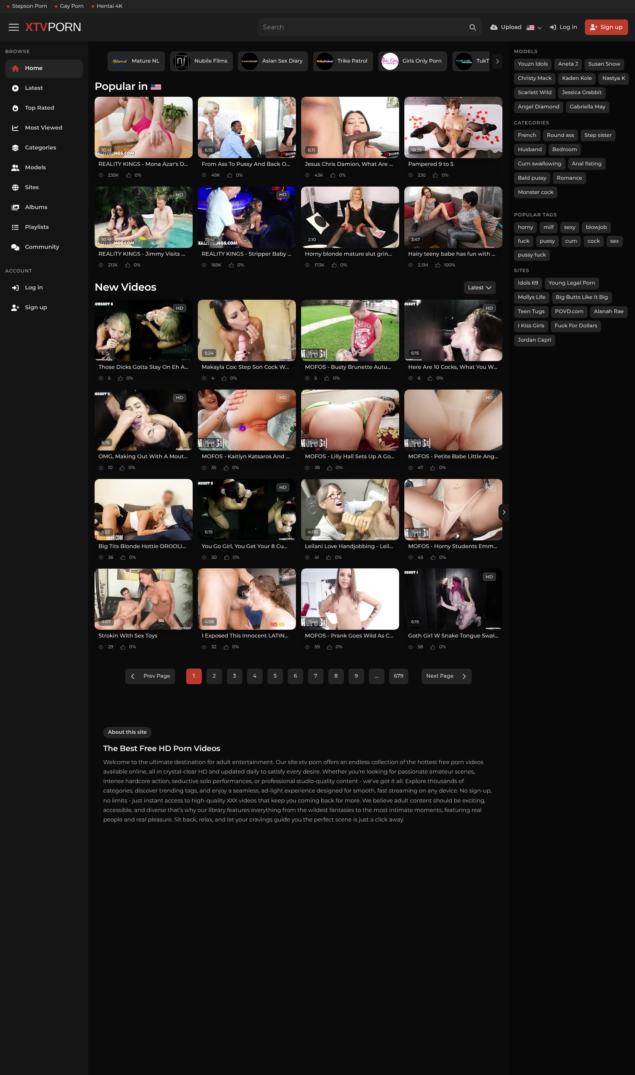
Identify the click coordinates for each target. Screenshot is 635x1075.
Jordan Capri (534, 340)
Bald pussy (532, 178)
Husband (530, 149)
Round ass (560, 135)
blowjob (596, 227)
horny (525, 227)
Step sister (598, 135)
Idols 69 (528, 283)
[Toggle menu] (14, 27)
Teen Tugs (531, 311)
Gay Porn (72, 6)
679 (398, 676)
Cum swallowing (540, 164)
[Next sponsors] (497, 61)
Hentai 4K (110, 6)
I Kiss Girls (531, 326)
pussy (547, 241)
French (527, 135)
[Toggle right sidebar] (503, 512)
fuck (524, 241)
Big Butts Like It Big (582, 297)
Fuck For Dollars (576, 326)
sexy (569, 227)
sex (614, 241)
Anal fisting (587, 164)
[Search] (473, 27)
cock (593, 241)
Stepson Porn (29, 6)
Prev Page (156, 676)
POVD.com (569, 311)
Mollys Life (532, 297)
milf (548, 227)
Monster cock (535, 192)
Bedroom (564, 149)
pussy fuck (532, 255)
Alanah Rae (609, 311)
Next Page (440, 676)
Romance (569, 178)
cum (571, 241)
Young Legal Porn (572, 283)
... (376, 676)
